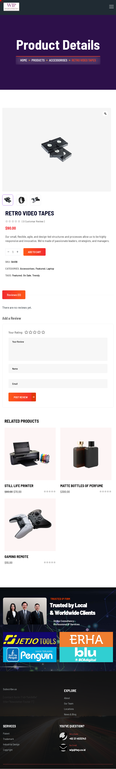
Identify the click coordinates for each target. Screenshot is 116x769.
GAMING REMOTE (16, 556)
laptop (50, 268)
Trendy (36, 275)
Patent (6, 733)
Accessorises (27, 268)
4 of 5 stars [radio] (39, 332)
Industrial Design (11, 744)
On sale (27, 275)
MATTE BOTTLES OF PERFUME (81, 485)
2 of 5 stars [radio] (30, 332)
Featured (40, 268)
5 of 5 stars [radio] (43, 332)
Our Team (68, 703)
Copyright (8, 749)
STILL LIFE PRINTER (19, 485)
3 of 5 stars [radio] (35, 332)
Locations (69, 708)
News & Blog (70, 714)
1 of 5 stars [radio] (26, 332)
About (67, 697)
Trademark (8, 738)
